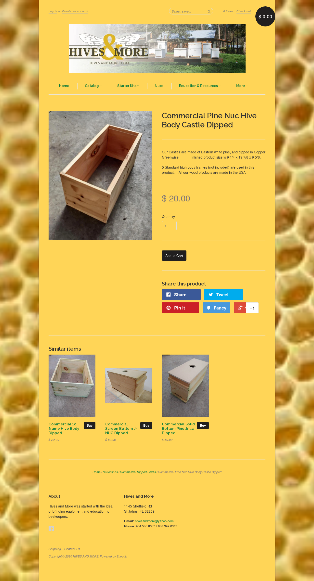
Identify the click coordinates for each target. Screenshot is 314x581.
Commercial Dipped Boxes (138, 472)
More (241, 86)
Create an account (75, 11)
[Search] (209, 11)
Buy (89, 425)
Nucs (159, 86)
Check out (243, 11)
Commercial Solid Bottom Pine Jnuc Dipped (178, 428)
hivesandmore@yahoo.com (154, 521)
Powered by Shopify (113, 556)
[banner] (157, 48)
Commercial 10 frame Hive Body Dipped (64, 428)
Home (64, 86)
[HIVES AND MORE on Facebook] (51, 528)
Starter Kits (127, 86)
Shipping (55, 549)
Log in (53, 11)
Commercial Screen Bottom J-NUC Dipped (121, 428)
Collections (110, 472)
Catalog (92, 86)
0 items (228, 11)
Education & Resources (199, 86)
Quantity (168, 216)
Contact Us (72, 549)
